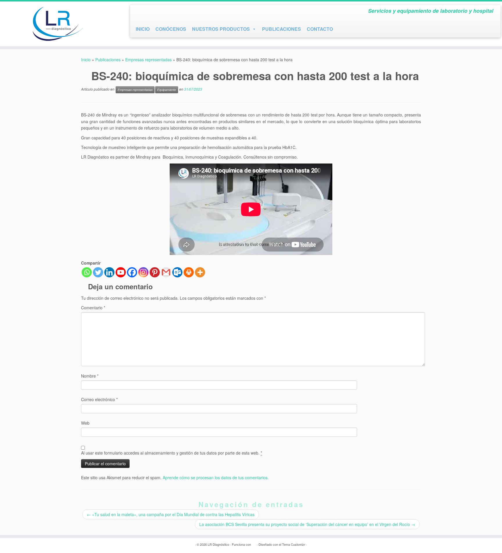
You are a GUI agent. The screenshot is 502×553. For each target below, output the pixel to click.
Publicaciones (108, 59)
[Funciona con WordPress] (254, 543)
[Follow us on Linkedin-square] (160, 12)
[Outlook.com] (177, 272)
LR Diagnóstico (218, 544)
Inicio (86, 59)
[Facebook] (132, 272)
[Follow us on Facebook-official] (140, 12)
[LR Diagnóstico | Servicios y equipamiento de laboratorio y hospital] (58, 23)
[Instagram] (143, 272)
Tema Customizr (293, 544)
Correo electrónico (99, 399)
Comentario (93, 307)
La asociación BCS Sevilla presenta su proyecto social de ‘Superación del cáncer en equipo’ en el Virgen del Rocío (307, 524)
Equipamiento (166, 89)
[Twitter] (98, 272)
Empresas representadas (148, 59)
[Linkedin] (109, 272)
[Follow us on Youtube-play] (150, 12)
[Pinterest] (155, 272)
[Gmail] (166, 272)
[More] (200, 272)
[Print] (189, 272)
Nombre (89, 376)
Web (85, 423)
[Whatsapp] (87, 272)
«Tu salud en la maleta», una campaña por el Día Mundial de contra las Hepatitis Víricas (170, 514)
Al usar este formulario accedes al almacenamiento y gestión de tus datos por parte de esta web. (171, 453)
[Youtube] (121, 272)
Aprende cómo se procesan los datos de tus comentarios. (216, 477)
